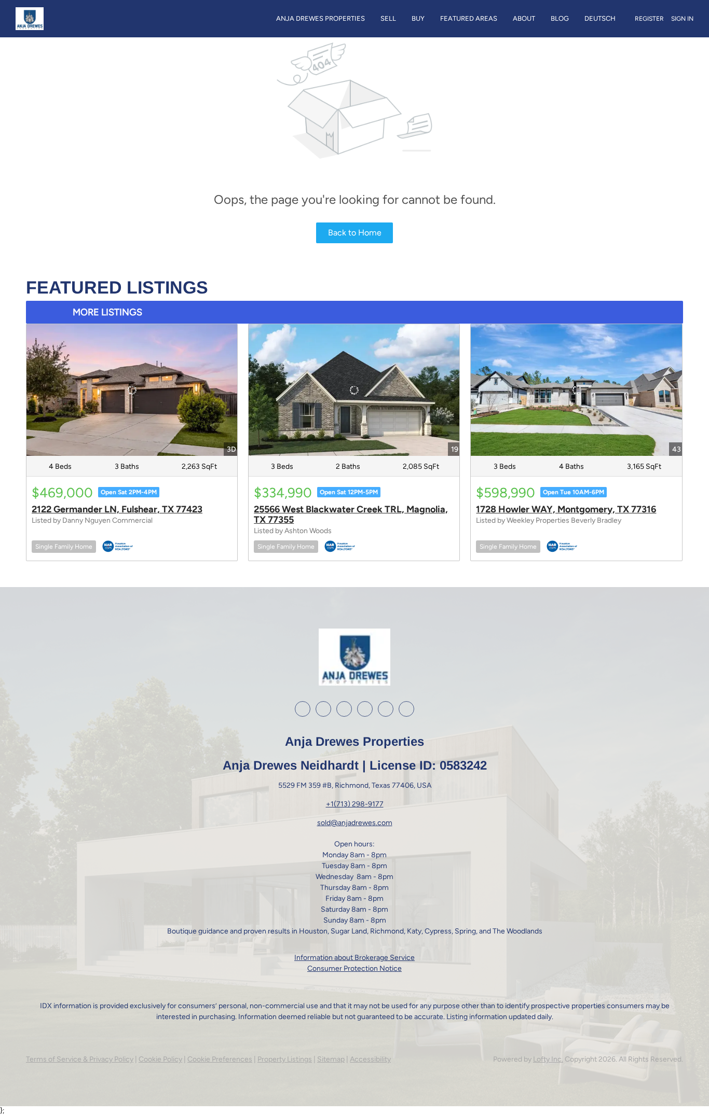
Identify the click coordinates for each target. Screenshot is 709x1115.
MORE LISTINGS (107, 312)
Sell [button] (388, 18)
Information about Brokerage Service (354, 957)
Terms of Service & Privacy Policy (79, 1059)
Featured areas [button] (468, 18)
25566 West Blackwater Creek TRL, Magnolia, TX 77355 (351, 514)
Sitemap (331, 1059)
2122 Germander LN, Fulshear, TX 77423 (117, 509)
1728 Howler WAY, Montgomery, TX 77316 (566, 509)
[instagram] (344, 709)
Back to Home (354, 233)
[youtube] (365, 709)
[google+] (385, 709)
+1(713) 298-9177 (355, 804)
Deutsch (600, 18)
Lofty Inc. (548, 1059)
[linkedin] (323, 709)
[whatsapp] (406, 709)
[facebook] (302, 709)
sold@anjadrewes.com (354, 822)
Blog (560, 18)
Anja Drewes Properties (320, 18)
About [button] (524, 18)
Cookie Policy (160, 1059)
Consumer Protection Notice (354, 968)
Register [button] (649, 18)
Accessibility (370, 1059)
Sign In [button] (682, 18)
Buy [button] (418, 18)
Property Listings (284, 1059)
